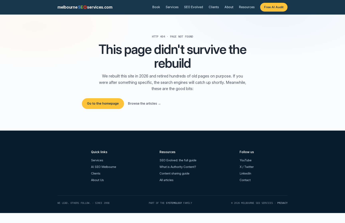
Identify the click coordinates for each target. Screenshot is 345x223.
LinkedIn (245, 173)
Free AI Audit (274, 7)
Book (156, 7)
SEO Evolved (193, 7)
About (228, 7)
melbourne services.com (85, 7)
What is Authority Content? (178, 167)
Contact (245, 180)
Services (172, 7)
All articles (166, 180)
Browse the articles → (144, 103)
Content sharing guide (174, 173)
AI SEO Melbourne (103, 167)
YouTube (246, 160)
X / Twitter (247, 167)
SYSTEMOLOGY (174, 203)
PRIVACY (282, 203)
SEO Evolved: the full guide (178, 160)
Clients (214, 7)
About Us (97, 180)
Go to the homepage (103, 103)
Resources (247, 7)
